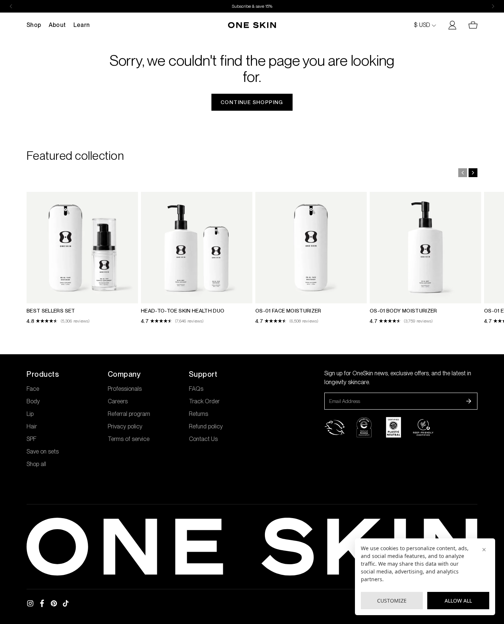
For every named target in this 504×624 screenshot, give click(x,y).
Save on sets (43, 451)
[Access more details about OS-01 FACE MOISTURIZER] (311, 258)
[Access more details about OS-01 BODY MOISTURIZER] (425, 258)
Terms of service (128, 438)
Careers (118, 401)
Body (33, 401)
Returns (198, 413)
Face (33, 388)
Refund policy (206, 426)
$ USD (422, 24)
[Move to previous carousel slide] (462, 172)
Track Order (204, 401)
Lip (30, 413)
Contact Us (203, 438)
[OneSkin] (252, 25)
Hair (32, 426)
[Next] (493, 6)
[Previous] (11, 6)
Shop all (36, 464)
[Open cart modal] (470, 25)
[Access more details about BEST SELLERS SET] (82, 258)
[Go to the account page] (449, 25)
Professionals (125, 388)
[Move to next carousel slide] (473, 172)
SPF (32, 438)
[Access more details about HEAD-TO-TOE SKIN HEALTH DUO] (196, 258)
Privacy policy (125, 426)
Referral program (129, 413)
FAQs (196, 388)
